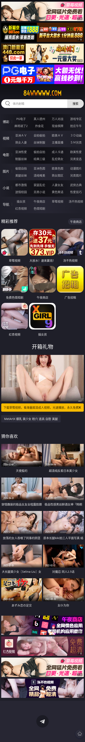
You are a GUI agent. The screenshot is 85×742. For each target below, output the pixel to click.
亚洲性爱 (21, 152)
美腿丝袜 (21, 175)
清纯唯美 (39, 175)
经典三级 (39, 159)
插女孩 (21, 201)
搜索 (75, 103)
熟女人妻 (21, 142)
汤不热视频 (76, 201)
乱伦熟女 (57, 159)
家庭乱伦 (39, 185)
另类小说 (39, 192)
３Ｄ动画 (76, 135)
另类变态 (76, 159)
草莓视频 (57, 201)
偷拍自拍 (39, 152)
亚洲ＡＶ (21, 135)
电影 (6, 155)
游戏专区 (76, 119)
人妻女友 (57, 185)
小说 (6, 188)
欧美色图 (57, 168)
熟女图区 (57, 175)
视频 (6, 138)
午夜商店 (39, 201)
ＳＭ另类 (76, 142)
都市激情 (21, 185)
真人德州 (39, 119)
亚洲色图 (39, 168)
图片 (6, 171)
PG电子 (21, 119)
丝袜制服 (39, 142)
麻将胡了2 (21, 126)
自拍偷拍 (39, 135)
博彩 (6, 122)
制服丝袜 (21, 159)
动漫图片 (76, 168)
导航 (6, 204)
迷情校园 (21, 192)
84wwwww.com (42, 93)
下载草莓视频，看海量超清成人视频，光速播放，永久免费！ (42, 407)
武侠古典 (76, 185)
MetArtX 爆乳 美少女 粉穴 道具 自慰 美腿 (31, 419)
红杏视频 (21, 208)
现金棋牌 (57, 126)
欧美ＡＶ (57, 135)
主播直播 (57, 142)
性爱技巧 (76, 192)
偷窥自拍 (21, 168)
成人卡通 (57, 152)
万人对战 (57, 119)
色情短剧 (39, 208)
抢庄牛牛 (76, 126)
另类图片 (76, 175)
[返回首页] (80, 734)
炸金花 (39, 126)
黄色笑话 (57, 192)
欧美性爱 (76, 152)
